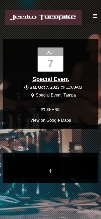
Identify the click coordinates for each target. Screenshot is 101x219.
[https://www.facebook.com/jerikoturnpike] (50, 171)
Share (53, 109)
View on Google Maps (50, 120)
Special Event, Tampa (56, 95)
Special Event (50, 79)
